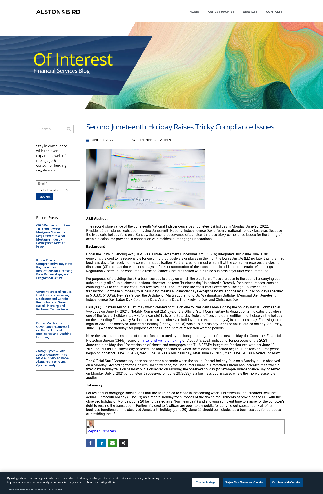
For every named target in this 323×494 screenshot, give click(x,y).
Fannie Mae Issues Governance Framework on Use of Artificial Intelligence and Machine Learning (53, 330)
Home (194, 11)
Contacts (274, 11)
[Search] (69, 129)
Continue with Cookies (286, 482)
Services (250, 11)
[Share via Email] (112, 443)
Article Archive (221, 11)
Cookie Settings (205, 482)
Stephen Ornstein (101, 431)
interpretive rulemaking (161, 340)
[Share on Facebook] (90, 443)
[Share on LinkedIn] (101, 443)
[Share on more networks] (123, 443)
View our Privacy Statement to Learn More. (35, 489)
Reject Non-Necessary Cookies (244, 482)
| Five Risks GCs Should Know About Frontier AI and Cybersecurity (52, 358)
